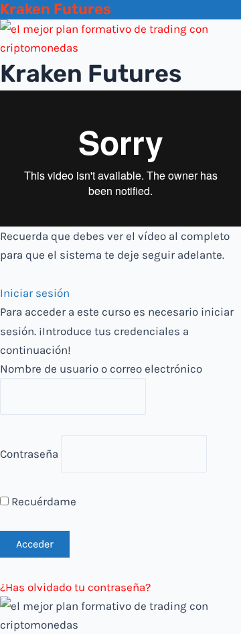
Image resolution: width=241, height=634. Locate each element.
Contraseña (29, 453)
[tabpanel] (120, 177)
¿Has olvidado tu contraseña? (75, 587)
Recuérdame (42, 501)
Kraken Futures (55, 9)
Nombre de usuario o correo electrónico (101, 368)
